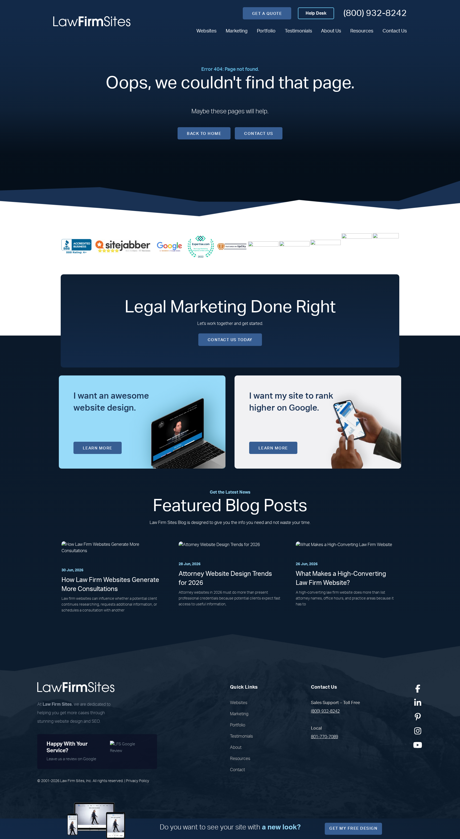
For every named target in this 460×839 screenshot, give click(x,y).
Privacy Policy (137, 781)
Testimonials (298, 31)
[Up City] (232, 246)
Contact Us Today (230, 340)
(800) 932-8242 (375, 13)
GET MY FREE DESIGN (353, 828)
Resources (361, 31)
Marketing (237, 31)
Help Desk (316, 13)
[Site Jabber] (123, 246)
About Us (331, 31)
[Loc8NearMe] (386, 246)
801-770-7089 (324, 737)
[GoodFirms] (357, 246)
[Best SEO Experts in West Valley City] (201, 246)
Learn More (97, 448)
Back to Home (204, 134)
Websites (206, 31)
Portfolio (266, 31)
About (235, 747)
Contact (237, 770)
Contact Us (395, 31)
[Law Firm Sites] (91, 21)
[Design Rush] (325, 246)
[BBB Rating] (76, 246)
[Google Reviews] (169, 246)
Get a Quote (267, 14)
